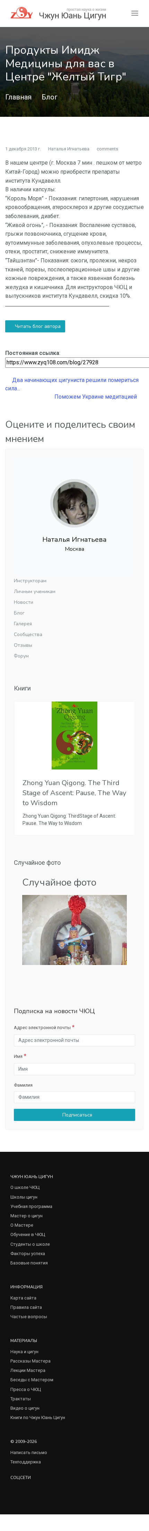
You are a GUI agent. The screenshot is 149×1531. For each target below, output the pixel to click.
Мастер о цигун (26, 1215)
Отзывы (23, 645)
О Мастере (21, 1225)
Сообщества (28, 634)
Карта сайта (23, 1298)
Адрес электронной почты (42, 1027)
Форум (21, 656)
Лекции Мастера (27, 1370)
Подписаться (76, 1115)
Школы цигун (23, 1197)
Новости (23, 602)
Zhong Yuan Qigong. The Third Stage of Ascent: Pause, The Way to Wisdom (74, 793)
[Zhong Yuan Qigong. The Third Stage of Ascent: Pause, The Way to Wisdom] (74, 735)
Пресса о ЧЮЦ (25, 1389)
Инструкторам (30, 580)
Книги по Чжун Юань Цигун (37, 1417)
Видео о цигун (25, 1408)
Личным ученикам (34, 591)
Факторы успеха (27, 1253)
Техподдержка (25, 1461)
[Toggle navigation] (134, 13)
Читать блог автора (37, 326)
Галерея (23, 623)
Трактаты (20, 1398)
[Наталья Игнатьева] (74, 497)
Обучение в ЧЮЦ (27, 1234)
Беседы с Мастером (31, 1379)
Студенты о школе (30, 1244)
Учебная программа (31, 1206)
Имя (18, 1056)
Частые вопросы (28, 1316)
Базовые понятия (29, 1262)
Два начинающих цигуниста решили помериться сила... (72, 384)
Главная (18, 97)
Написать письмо (28, 1452)
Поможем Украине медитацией (96, 396)
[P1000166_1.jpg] (74, 929)
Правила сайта (26, 1307)
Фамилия (23, 1085)
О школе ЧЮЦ (25, 1187)
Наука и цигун (24, 1351)
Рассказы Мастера (30, 1361)
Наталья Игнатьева (68, 148)
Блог (50, 97)
